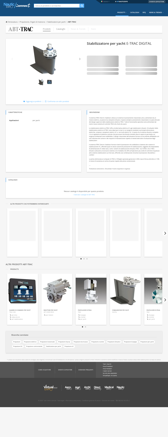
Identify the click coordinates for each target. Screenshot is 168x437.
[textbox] (57, 6)
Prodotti (121, 12)
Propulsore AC (69, 346)
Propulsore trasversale (47, 342)
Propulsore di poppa (130, 342)
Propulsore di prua (64, 342)
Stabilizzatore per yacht (53, 346)
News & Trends (155, 12)
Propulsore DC (18, 346)
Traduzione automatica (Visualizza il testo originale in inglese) (109, 169)
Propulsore (16, 342)
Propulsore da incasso (81, 342)
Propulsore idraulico (114, 342)
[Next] (79, 59)
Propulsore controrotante (34, 346)
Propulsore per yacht (147, 342)
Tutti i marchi (107, 364)
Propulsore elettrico (30, 342)
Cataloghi (134, 12)
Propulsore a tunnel (97, 342)
